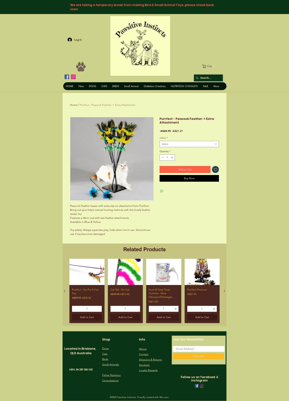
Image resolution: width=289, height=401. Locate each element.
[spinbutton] (167, 157)
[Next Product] (224, 291)
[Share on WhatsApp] (162, 191)
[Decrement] (162, 157)
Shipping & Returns (150, 359)
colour (164, 137)
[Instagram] (73, 77)
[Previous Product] (65, 291)
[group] (144, 291)
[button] (209, 66)
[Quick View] (87, 272)
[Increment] (172, 157)
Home (74, 104)
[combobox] (189, 144)
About (143, 349)
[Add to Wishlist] (215, 169)
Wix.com (164, 397)
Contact (143, 354)
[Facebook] (67, 77)
